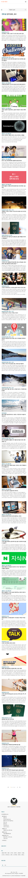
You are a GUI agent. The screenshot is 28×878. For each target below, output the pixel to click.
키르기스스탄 (6, 826)
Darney (13, 873)
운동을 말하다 (5, 835)
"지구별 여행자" (20, 873)
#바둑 (11, 854)
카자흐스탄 (6, 825)
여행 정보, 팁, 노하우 (7, 830)
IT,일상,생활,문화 (7, 833)
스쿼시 (5, 838)
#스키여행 (15, 854)
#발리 (8, 852)
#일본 (23, 852)
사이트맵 (4, 840)
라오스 (5, 822)
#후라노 (23, 854)
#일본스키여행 (4, 852)
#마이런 (19, 854)
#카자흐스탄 (7, 854)
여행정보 (4, 828)
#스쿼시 (12, 852)
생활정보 (4, 832)
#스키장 (3, 854)
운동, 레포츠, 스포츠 (7, 837)
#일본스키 (19, 852)
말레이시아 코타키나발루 (8, 820)
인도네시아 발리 (7, 819)
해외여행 (4, 816)
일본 (5, 817)
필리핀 (5, 823)
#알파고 (15, 852)
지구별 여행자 (4, 2)
